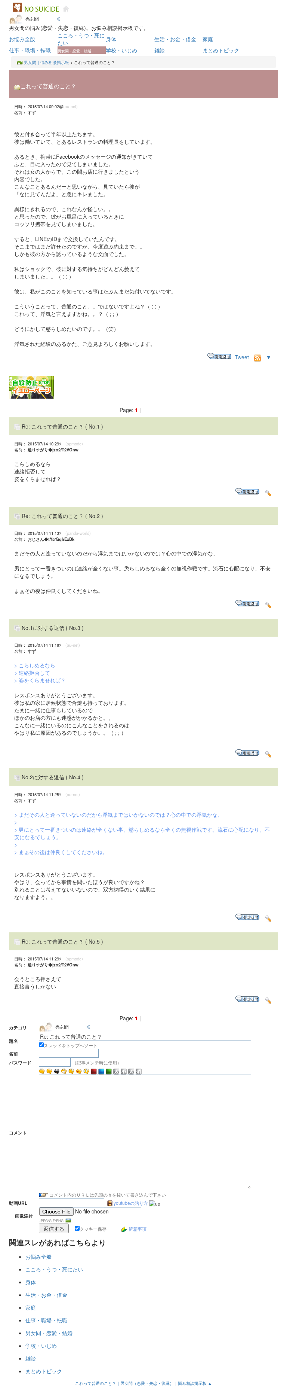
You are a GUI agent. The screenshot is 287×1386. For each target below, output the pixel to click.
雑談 (159, 50)
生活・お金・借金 (175, 39)
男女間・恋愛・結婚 (48, 1333)
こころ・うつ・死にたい (54, 1269)
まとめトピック (221, 50)
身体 (111, 39)
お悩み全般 (22, 39)
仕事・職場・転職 (30, 50)
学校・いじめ (121, 50)
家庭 (208, 39)
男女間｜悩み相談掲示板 (46, 62)
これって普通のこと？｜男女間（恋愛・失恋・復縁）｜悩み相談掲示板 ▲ (143, 1383)
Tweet (242, 357)
